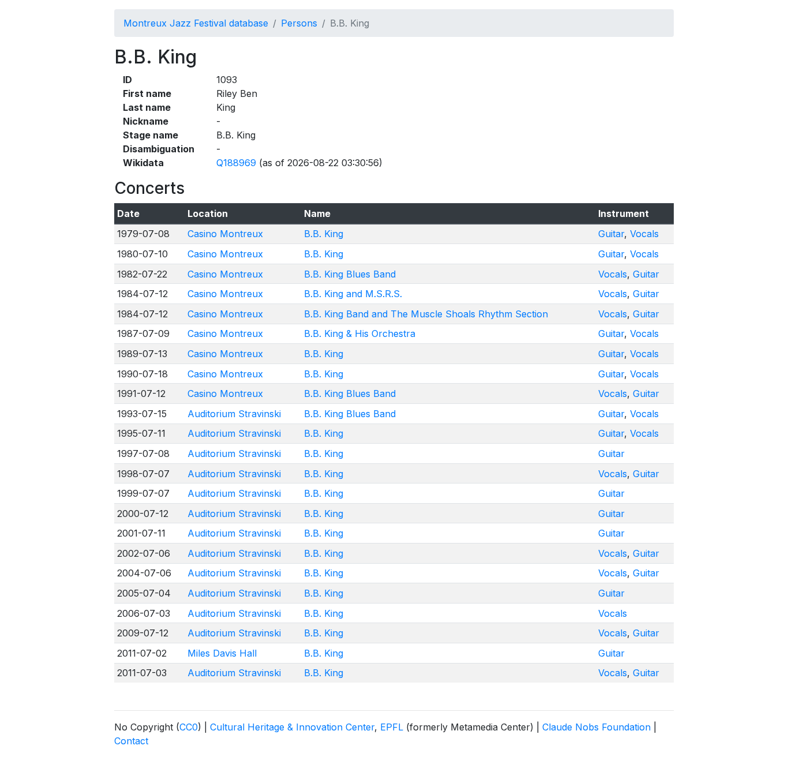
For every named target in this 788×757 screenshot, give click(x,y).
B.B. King (323, 233)
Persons (299, 23)
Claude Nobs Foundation (596, 727)
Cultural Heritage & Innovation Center (292, 727)
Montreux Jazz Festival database (195, 23)
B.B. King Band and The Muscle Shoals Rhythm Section (426, 314)
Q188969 (236, 162)
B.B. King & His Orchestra (359, 333)
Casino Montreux (225, 233)
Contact (131, 741)
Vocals (644, 233)
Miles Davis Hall (222, 653)
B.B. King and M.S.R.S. (353, 293)
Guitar (611, 233)
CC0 (188, 727)
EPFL (391, 727)
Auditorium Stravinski (234, 413)
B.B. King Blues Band (350, 274)
